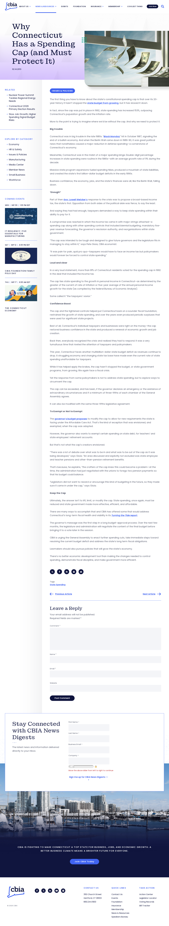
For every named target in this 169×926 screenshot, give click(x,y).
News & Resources (45, 6)
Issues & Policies (18, 154)
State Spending (57, 584)
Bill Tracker (144, 905)
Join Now (152, 6)
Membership (114, 6)
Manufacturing (17, 159)
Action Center (146, 894)
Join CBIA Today (84, 861)
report (124, 515)
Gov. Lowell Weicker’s (75, 199)
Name (53, 654)
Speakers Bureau (119, 916)
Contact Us (116, 894)
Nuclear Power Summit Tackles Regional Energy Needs (22, 98)
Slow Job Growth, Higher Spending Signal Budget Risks (22, 117)
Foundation (79, 6)
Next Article (149, 594)
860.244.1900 (90, 901)
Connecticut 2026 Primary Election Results (22, 108)
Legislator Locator (148, 898)
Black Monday (112, 136)
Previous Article (63, 594)
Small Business (17, 174)
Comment (55, 626)
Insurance (96, 6)
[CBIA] (11, 7)
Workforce (15, 179)
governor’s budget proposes (71, 418)
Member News (17, 169)
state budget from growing (103, 103)
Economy (14, 144)
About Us (24, 6)
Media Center (16, 164)
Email (53, 668)
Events (64, 6)
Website (53, 683)
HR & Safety (15, 149)
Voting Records (146, 901)
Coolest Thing (135, 6)
